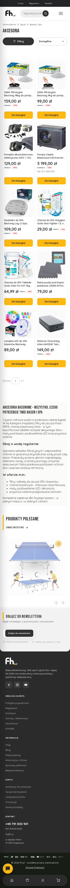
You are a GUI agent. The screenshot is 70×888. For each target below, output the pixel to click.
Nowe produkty (14, 807)
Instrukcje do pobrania (18, 786)
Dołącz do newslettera (19, 633)
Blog (8, 750)
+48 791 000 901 (16, 824)
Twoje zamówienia (15, 791)
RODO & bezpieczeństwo (17, 642)
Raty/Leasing (13, 755)
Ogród (23, 24)
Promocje (10, 802)
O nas (20, 3)
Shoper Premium (35, 867)
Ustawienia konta (15, 796)
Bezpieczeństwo (14, 770)
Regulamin (34, 3)
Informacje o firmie (16, 760)
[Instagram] (17, 684)
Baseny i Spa (36, 24)
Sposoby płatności (16, 765)
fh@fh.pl (9, 834)
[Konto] (42, 880)
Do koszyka (18, 115)
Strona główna (9, 24)
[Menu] (61, 13)
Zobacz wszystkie (15, 527)
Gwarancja (11, 723)
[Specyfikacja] (58, 543)
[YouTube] (25, 684)
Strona (6, 380)
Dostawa (10, 713)
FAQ (7, 744)
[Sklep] (27, 880)
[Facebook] (8, 684)
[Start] (12, 880)
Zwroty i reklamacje (16, 718)
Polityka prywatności (17, 703)
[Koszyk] (58, 880)
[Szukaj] (45, 13)
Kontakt (48, 3)
